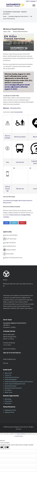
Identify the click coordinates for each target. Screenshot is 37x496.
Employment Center (10, 410)
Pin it (22, 222)
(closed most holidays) (9, 349)
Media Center (8, 392)
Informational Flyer (15, 108)
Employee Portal (9, 412)
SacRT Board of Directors (12, 377)
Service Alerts (10, 254)
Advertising (8, 399)
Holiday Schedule (11, 250)
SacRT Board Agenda (11, 379)
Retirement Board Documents (13, 388)
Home (4, 16)
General (15, 31)
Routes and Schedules (11, 235)
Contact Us (8, 375)
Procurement (8, 401)
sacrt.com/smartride (17, 112)
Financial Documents (10, 386)
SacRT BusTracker (11, 239)
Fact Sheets (8, 390)
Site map (5, 363)
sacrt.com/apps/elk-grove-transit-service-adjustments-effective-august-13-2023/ (17, 87)
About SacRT (8, 373)
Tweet (14, 222)
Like (6, 222)
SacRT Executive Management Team (15, 384)
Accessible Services (10, 246)
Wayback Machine (21, 434)
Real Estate (8, 403)
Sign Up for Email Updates (12, 353)
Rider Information (22, 31)
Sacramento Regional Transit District (18, 16)
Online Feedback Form (9, 359)
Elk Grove (6, 108)
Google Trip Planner (10, 242)
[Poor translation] (6, 447)
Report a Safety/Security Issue (13, 257)
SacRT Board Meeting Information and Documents (19, 381)
